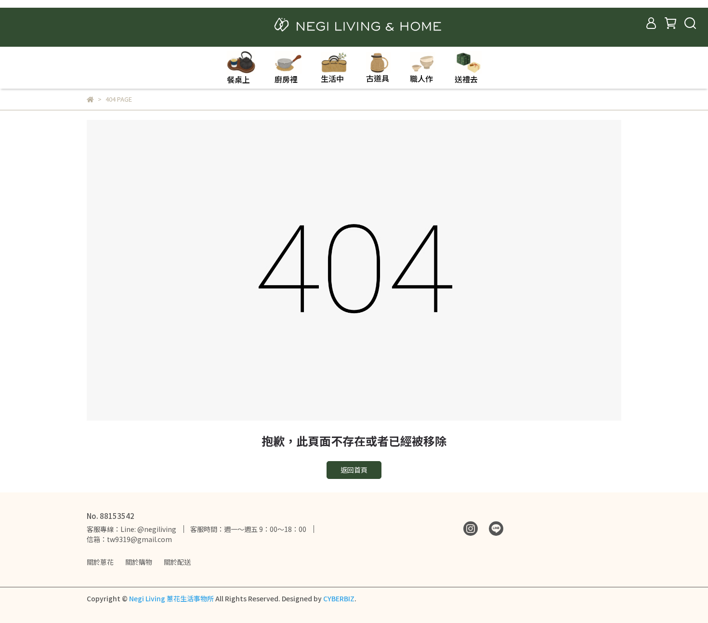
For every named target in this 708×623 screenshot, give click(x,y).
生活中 (332, 78)
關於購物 (138, 562)
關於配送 (177, 562)
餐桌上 (238, 79)
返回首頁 (354, 470)
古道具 (377, 77)
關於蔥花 (100, 562)
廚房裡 (286, 78)
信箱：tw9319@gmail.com (129, 539)
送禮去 (466, 78)
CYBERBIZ (338, 598)
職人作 (421, 78)
